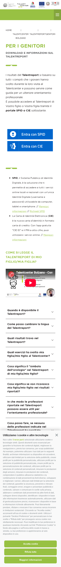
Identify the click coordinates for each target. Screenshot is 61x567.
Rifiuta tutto (30, 552)
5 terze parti (18, 440)
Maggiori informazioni (30, 560)
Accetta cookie (30, 544)
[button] (56, 435)
